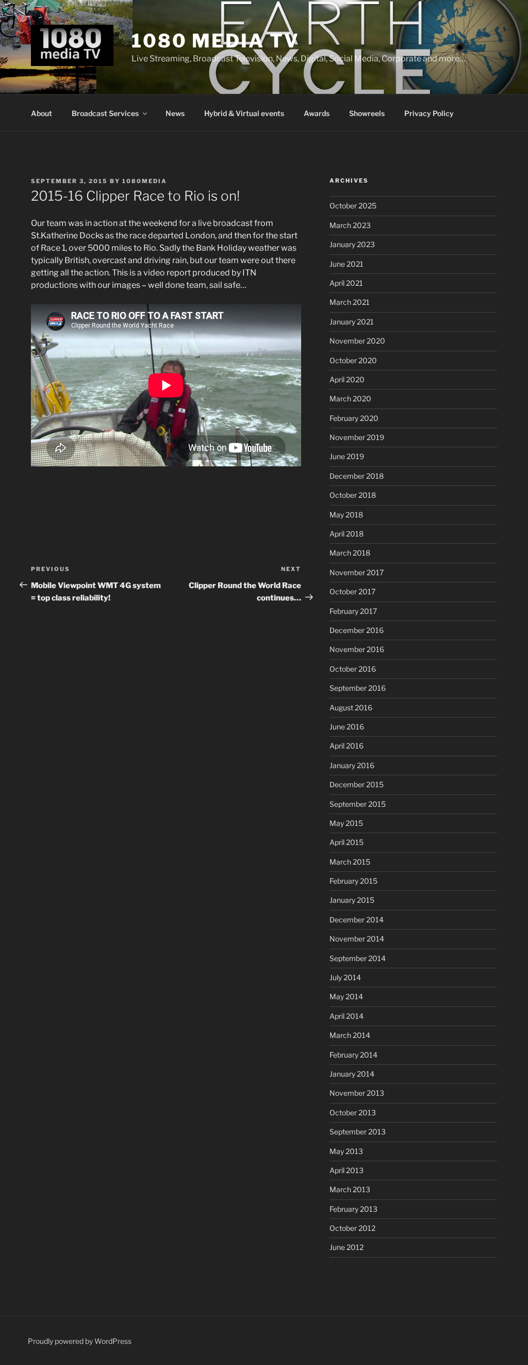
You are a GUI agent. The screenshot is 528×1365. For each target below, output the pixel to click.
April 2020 (347, 379)
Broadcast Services (105, 113)
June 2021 (346, 263)
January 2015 (351, 900)
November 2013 (356, 1092)
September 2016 (357, 688)
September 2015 (357, 804)
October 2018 (352, 495)
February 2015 (353, 880)
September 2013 (357, 1131)
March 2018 (349, 552)
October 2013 (352, 1112)
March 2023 (350, 225)
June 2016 (346, 726)
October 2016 (352, 668)
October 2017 (352, 591)
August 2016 (350, 707)
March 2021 (349, 302)
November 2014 (356, 938)
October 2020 (353, 360)
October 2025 (352, 205)
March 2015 (349, 861)
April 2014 (346, 1016)
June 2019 (346, 456)
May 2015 (346, 823)
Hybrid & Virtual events (244, 113)
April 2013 (346, 1170)
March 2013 (349, 1189)
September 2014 (357, 958)
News (175, 113)
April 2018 (346, 533)
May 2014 (346, 996)
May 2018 (346, 514)
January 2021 (351, 321)
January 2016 (351, 765)
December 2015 (356, 784)
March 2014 (349, 1035)
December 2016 (356, 630)
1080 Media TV (215, 40)
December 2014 (356, 919)
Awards (316, 113)
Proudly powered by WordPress (79, 1341)
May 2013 (346, 1151)
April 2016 (346, 745)
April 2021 (346, 283)
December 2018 (356, 476)
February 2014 (353, 1054)
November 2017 (356, 572)
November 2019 (356, 437)
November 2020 (357, 340)
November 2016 (356, 649)
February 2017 (353, 611)
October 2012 (352, 1228)
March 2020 (350, 398)
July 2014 (345, 977)
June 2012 (346, 1247)
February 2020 (353, 418)
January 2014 (351, 1073)
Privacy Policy (429, 113)
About (41, 113)
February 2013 (353, 1209)
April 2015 (346, 842)
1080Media (144, 181)
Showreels (367, 113)
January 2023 (352, 244)
